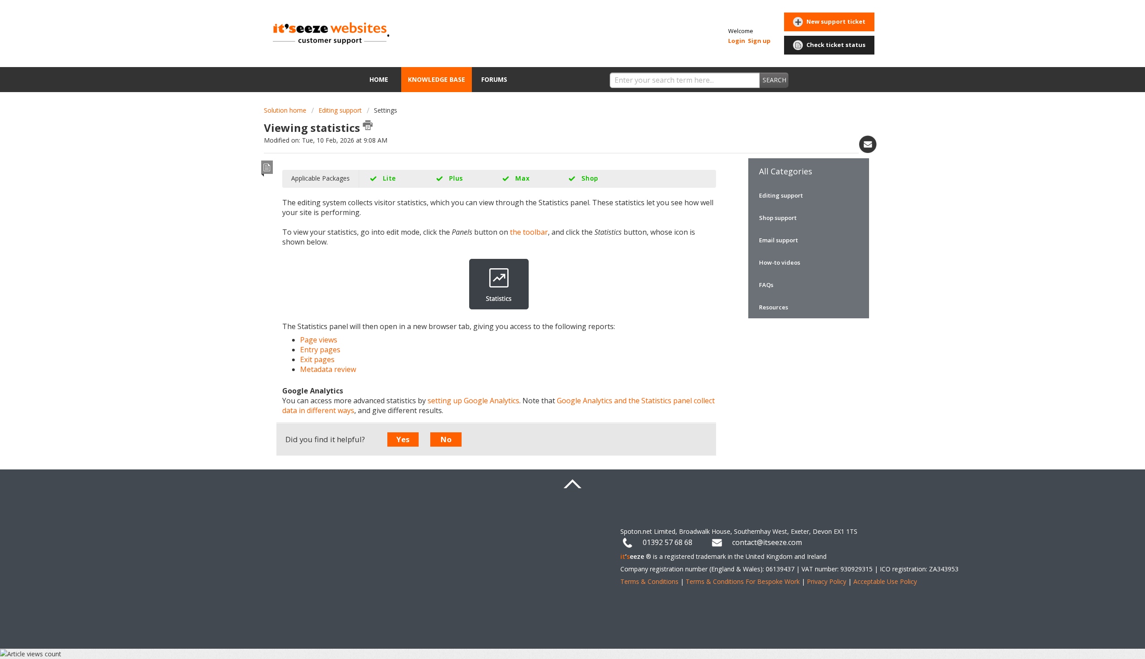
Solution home (286, 110)
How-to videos (779, 262)
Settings (385, 110)
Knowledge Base (436, 79)
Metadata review (328, 369)
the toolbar (529, 232)
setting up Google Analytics (473, 401)
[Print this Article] (368, 125)
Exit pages (317, 359)
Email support (778, 240)
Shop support (778, 218)
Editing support (340, 110)
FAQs (766, 285)
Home (378, 79)
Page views (318, 340)
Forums (494, 79)
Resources (773, 307)
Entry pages (320, 350)
